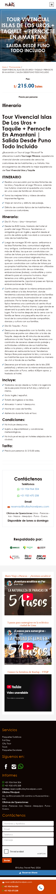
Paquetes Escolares (12, 750)
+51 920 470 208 (29, 495)
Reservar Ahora (29, 872)
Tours (4, 746)
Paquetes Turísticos (11, 737)
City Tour (6, 743)
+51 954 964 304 (29, 488)
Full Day (6, 740)
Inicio (4, 67)
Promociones (15, 67)
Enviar (7, 860)
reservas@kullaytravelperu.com (18, 882)
